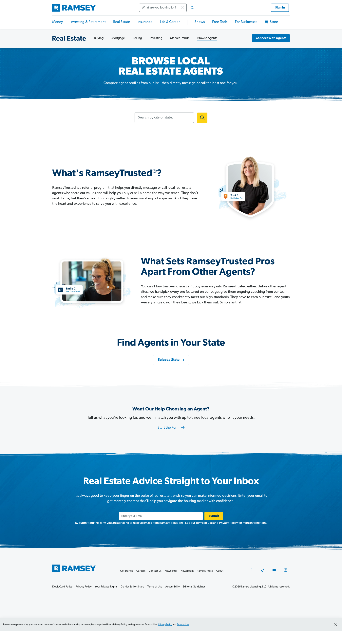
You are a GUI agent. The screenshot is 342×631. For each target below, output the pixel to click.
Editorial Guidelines (194, 586)
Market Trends (179, 38)
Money (57, 22)
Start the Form (169, 428)
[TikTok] (262, 570)
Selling (137, 38)
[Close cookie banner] (335, 625)
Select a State (169, 360)
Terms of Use (204, 523)
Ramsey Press (205, 570)
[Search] (192, 8)
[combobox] (168, 8)
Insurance (145, 22)
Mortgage (118, 38)
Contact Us (155, 570)
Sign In (280, 7)
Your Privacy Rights (106, 586)
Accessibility (172, 586)
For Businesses (246, 22)
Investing (156, 38)
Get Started (126, 570)
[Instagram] (285, 570)
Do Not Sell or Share (132, 586)
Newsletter (171, 570)
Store (273, 22)
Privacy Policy (228, 523)
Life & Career (170, 22)
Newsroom (187, 570)
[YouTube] (274, 570)
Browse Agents (207, 38)
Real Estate (121, 22)
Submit (214, 516)
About (219, 570)
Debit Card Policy (62, 586)
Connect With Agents (271, 38)
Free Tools (219, 22)
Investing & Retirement (88, 22)
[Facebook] (251, 570)
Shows (200, 22)
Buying (99, 38)
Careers (140, 570)
